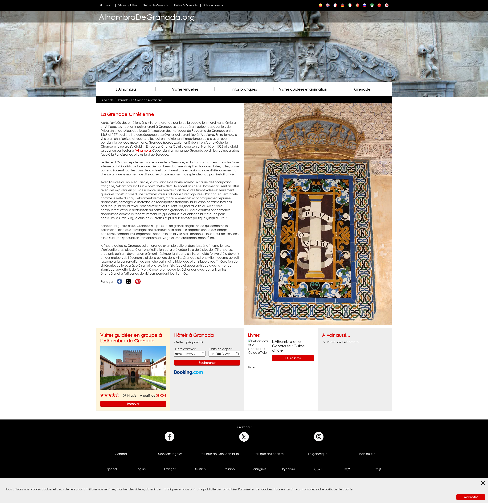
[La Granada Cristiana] (321, 6)
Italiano (229, 469)
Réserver (133, 404)
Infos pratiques (244, 89)
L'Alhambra (126, 89)
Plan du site (367, 454)
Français (170, 469)
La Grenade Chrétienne (147, 99)
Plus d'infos (293, 358)
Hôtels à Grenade (185, 5)
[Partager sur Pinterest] (138, 282)
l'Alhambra (143, 150)
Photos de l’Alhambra (343, 342)
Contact (121, 454)
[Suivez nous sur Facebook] (169, 437)
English (141, 469)
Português (259, 469)
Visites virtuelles (185, 89)
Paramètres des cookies (255, 489)
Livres (254, 335)
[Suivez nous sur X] (244, 437)
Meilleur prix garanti (188, 342)
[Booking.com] (188, 372)
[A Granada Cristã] (357, 6)
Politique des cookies (268, 454)
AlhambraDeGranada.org (147, 17)
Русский (288, 469)
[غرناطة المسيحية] (372, 6)
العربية (318, 469)
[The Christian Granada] (328, 6)
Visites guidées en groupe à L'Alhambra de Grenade (131, 337)
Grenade (362, 89)
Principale (107, 99)
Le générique (317, 454)
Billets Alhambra (213, 5)
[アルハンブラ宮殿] (387, 6)
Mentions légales (170, 454)
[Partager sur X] (129, 282)
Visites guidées (127, 5)
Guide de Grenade (155, 5)
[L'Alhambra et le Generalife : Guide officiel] (258, 347)
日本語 (377, 469)
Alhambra (105, 5)
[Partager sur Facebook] (119, 282)
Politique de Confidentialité (219, 454)
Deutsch (200, 469)
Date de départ (220, 349)
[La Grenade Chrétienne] (335, 6)
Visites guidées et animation (303, 89)
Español (111, 469)
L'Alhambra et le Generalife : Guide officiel (288, 345)
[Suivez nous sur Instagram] (319, 437)
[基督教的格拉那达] (379, 6)
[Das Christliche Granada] (342, 6)
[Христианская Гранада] (365, 6)
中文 (347, 469)
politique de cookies (339, 489)
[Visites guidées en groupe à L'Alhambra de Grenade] (133, 368)
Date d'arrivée (185, 349)
